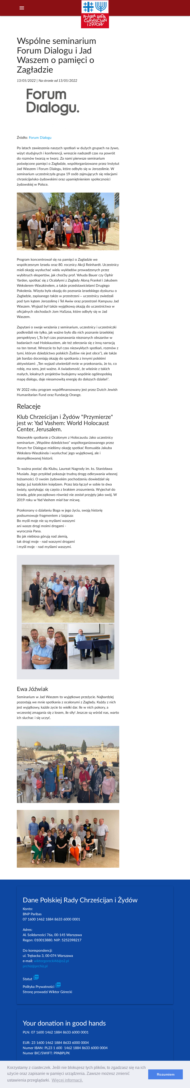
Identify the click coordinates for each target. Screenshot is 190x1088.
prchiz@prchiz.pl (35, 966)
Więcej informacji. (67, 1080)
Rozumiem (165, 1074)
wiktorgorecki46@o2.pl (51, 961)
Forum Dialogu (40, 138)
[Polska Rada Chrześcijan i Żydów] (95, 17)
